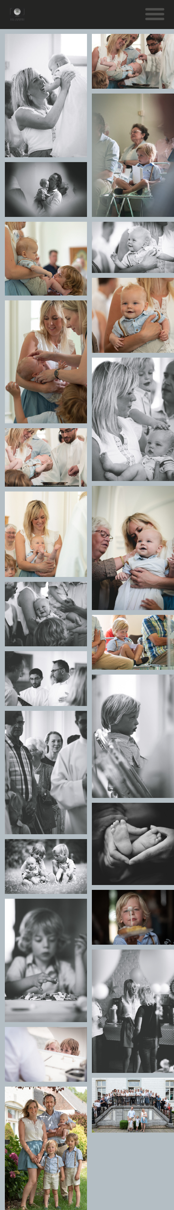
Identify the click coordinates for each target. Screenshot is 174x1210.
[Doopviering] (46, 95)
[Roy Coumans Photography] (17, 18)
